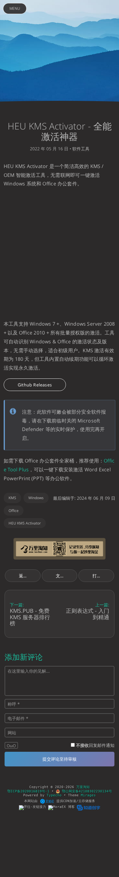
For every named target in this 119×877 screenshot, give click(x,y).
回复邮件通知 (95, 745)
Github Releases (35, 385)
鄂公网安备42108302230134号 (86, 791)
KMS (12, 497)
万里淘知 (83, 787)
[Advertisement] (59, 253)
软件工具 (80, 149)
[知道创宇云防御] (88, 807)
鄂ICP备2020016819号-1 (28, 791)
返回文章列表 (30, 576)
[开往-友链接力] (33, 807)
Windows (36, 497)
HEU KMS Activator (25, 523)
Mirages (88, 795)
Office (14, 510)
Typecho (54, 795)
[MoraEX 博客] (62, 807)
